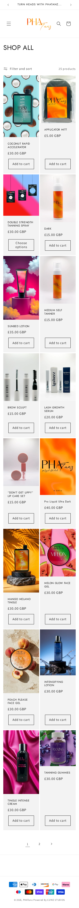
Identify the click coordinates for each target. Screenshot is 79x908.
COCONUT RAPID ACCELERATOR (19, 145)
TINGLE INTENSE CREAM (18, 802)
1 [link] (28, 844)
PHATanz (28, 899)
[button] (9, 24)
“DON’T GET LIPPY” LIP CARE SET (20, 494)
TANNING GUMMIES (57, 773)
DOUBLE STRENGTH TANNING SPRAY (20, 224)
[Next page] (51, 844)
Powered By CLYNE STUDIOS (49, 899)
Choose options (21, 245)
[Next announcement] (71, 5)
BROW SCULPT (17, 408)
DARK (47, 229)
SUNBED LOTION (18, 326)
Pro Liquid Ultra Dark (57, 502)
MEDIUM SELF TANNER (53, 312)
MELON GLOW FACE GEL (57, 585)
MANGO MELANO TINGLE (19, 600)
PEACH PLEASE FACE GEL (18, 701)
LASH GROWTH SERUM (54, 409)
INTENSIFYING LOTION (53, 683)
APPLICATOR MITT (55, 130)
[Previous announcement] (8, 5)
